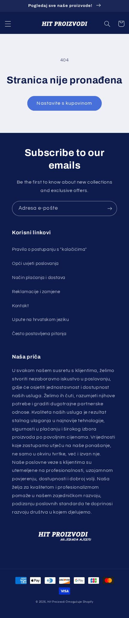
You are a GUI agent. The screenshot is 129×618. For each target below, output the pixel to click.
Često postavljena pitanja (39, 334)
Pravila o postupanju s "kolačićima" (49, 249)
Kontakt (20, 306)
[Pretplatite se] (110, 208)
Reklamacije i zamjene (36, 292)
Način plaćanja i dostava (38, 277)
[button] (8, 24)
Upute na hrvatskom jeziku (40, 319)
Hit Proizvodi (56, 602)
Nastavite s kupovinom (64, 103)
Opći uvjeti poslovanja (35, 263)
